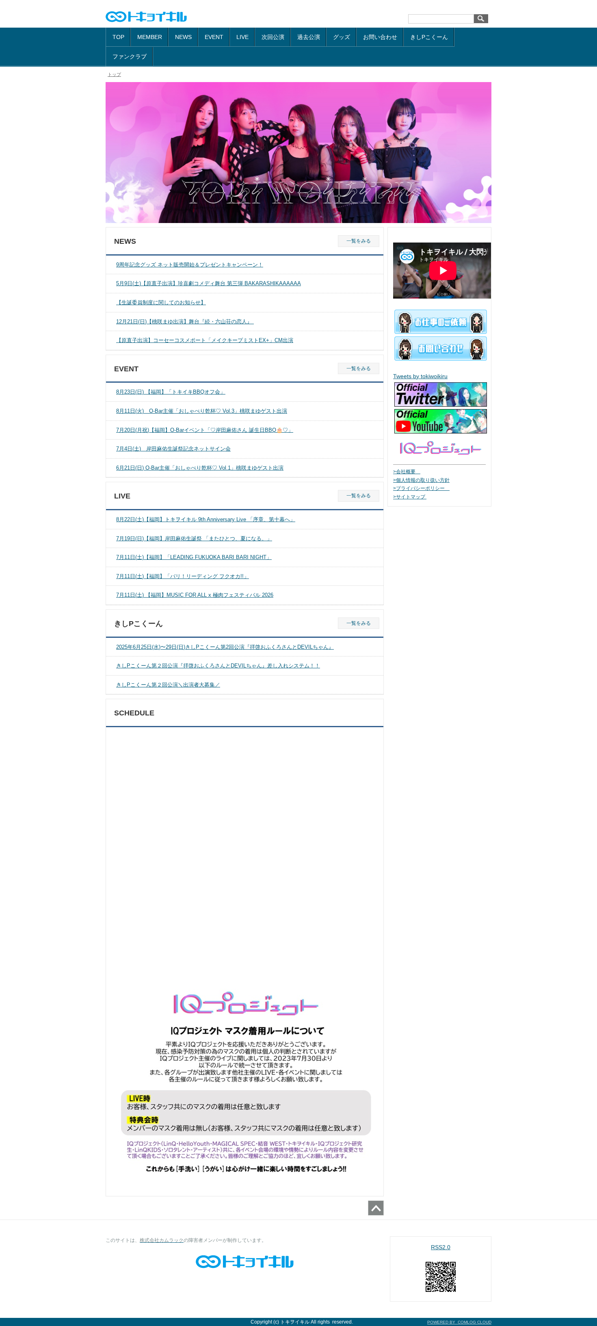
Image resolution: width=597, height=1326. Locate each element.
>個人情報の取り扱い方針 (421, 480)
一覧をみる (358, 241)
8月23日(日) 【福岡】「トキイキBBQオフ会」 (170, 392)
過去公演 (308, 37)
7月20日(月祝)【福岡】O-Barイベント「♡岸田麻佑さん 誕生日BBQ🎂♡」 (204, 430)
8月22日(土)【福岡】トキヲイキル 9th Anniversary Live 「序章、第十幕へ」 (205, 519)
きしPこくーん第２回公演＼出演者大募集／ (168, 685)
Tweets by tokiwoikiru (420, 376)
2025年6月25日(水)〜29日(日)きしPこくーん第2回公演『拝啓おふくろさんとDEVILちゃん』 (225, 647)
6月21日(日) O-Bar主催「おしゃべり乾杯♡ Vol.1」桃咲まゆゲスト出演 (199, 468)
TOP (118, 37)
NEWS (183, 37)
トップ (114, 74)
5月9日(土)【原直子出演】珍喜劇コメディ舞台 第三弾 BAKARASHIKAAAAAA (208, 283)
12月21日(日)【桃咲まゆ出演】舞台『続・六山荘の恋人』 (185, 321)
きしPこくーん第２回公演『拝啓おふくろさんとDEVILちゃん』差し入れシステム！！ (218, 666)
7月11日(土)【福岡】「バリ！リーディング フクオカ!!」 (182, 576)
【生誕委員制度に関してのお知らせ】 (161, 302)
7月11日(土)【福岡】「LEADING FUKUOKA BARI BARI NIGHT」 (194, 557)
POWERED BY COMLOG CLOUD (459, 1322)
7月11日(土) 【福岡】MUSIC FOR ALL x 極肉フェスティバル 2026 (194, 595)
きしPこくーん (429, 37)
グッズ (341, 37)
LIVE (242, 37)
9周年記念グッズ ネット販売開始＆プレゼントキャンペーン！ (189, 265)
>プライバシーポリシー (421, 488)
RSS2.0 (440, 1247)
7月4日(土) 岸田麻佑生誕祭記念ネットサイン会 (173, 449)
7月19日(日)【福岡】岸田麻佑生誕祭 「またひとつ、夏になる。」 (194, 538)
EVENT (214, 37)
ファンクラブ (129, 56)
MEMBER (149, 37)
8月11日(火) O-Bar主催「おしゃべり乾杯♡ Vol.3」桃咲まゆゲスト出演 (201, 411)
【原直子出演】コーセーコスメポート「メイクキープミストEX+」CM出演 (204, 340)
